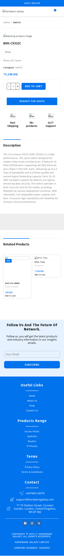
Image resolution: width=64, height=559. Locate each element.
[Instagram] (32, 523)
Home (6, 22)
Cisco (8, 51)
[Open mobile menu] (60, 11)
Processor (39, 265)
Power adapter (12, 286)
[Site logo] (13, 11)
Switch (17, 22)
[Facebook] (25, 523)
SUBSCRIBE (32, 364)
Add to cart (33, 86)
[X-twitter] (39, 523)
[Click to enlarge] (9, 32)
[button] (10, 296)
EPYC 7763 (40, 262)
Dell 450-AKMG (12, 283)
